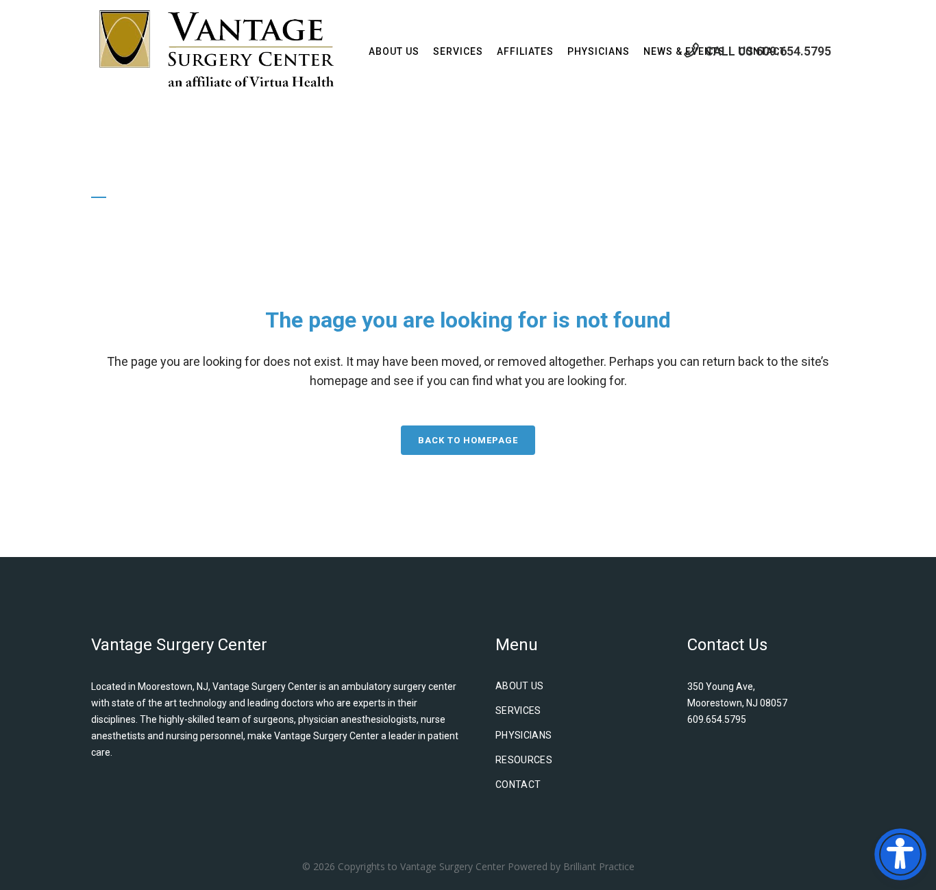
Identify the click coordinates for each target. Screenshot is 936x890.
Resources (523, 759)
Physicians (523, 735)
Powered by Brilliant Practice (571, 866)
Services (518, 710)
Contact (518, 784)
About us (519, 685)
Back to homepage (468, 440)
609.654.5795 (793, 51)
